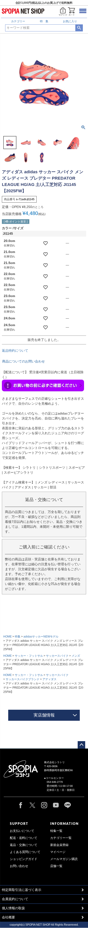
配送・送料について (23, 838)
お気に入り (70, 21)
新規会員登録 (59, 845)
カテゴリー (18, 21)
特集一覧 (56, 831)
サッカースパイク (57, 655)
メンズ (76, 655)
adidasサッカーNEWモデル (40, 636)
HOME (7, 636)
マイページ (57, 852)
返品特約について (15, 350)
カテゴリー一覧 (61, 838)
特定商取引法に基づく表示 (21, 890)
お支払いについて (22, 831)
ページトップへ (81, 745)
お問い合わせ (19, 866)
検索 (79, 28)
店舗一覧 (56, 866)
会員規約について (15, 899)
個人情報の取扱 (13, 908)
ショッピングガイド (23, 859)
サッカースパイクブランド (22, 679)
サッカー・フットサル (29, 655)
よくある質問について (25, 852)
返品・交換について (23, 845)
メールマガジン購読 (64, 859)
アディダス (49, 679)
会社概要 (8, 917)
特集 (17, 636)
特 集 (44, 21)
